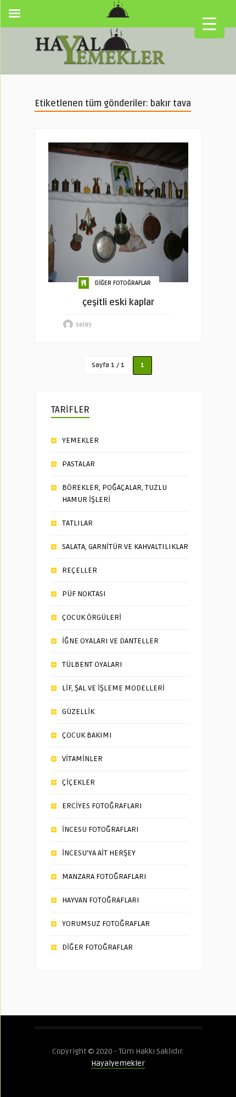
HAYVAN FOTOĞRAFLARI (100, 900)
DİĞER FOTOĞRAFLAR (123, 283)
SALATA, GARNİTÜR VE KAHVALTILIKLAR (125, 546)
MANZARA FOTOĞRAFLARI (104, 876)
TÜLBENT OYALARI (92, 664)
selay (84, 325)
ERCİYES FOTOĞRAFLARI (102, 805)
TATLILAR (77, 523)
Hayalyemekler (118, 1063)
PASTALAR (78, 463)
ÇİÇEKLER (78, 782)
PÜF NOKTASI (84, 593)
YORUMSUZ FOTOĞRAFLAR (106, 923)
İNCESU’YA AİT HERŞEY (99, 853)
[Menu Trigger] (209, 23)
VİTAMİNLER (82, 758)
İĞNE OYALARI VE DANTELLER (110, 640)
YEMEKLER (80, 440)
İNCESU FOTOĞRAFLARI (100, 829)
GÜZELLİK (78, 711)
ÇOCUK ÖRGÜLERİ (91, 617)
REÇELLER (79, 570)
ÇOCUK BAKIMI (87, 735)
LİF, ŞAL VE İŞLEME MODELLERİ (113, 688)
